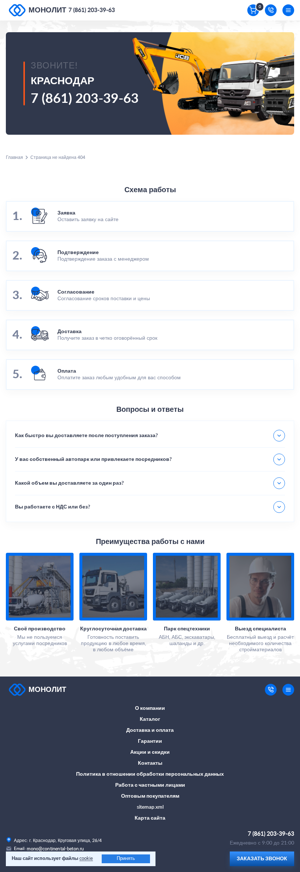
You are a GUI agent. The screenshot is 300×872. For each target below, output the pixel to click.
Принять (126, 858)
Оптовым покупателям (150, 796)
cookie (86, 858)
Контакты (150, 763)
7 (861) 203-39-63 (91, 10)
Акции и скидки (150, 752)
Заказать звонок (262, 858)
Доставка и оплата (150, 730)
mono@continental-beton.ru (55, 848)
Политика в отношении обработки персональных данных (150, 774)
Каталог (150, 719)
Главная (14, 157)
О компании (150, 708)
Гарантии (150, 741)
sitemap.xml (150, 807)
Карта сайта (150, 818)
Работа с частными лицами (150, 785)
